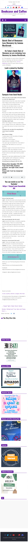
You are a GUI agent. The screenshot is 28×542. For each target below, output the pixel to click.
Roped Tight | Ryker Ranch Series (12, 306)
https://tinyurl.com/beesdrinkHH (14, 187)
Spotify (8, 293)
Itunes (3, 293)
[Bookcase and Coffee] (2, 20)
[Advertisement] (14, 514)
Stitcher (13, 293)
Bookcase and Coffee (14, 11)
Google (17, 293)
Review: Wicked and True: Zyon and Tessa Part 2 (13, 310)
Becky (12, 47)
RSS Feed (22, 293)
